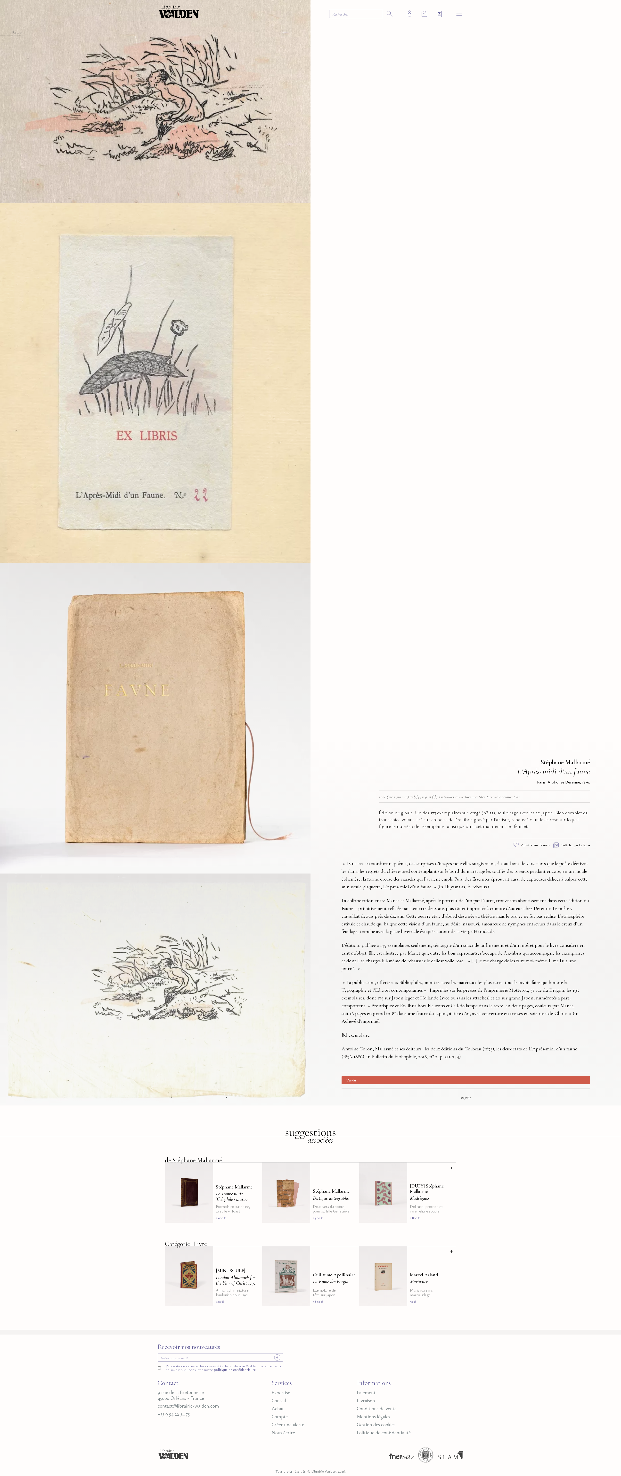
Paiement (366, 1392)
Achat (278, 1408)
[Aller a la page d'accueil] (179, 10)
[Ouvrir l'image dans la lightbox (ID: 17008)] (155, 382)
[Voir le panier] (424, 13)
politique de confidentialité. (234, 1369)
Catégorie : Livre (186, 1244)
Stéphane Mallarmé (565, 762)
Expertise (281, 1392)
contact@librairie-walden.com (188, 1406)
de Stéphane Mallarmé (193, 1160)
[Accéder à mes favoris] (439, 14)
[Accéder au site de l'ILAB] (425, 1456)
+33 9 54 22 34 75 (174, 1414)
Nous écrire (283, 1432)
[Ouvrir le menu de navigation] (459, 13)
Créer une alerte (288, 1424)
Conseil (279, 1400)
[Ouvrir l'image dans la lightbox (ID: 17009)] (155, 717)
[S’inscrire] (277, 1357)
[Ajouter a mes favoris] (207, 1169)
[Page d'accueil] (173, 1456)
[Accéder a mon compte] (409, 14)
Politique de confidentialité (384, 1432)
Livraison (366, 1400)
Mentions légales (373, 1416)
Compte (280, 1416)
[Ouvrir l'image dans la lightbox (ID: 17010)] (155, 988)
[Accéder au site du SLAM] (450, 1456)
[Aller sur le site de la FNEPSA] (400, 1456)
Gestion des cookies (376, 1424)
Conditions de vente (377, 1408)
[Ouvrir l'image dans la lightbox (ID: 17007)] (155, 100)
